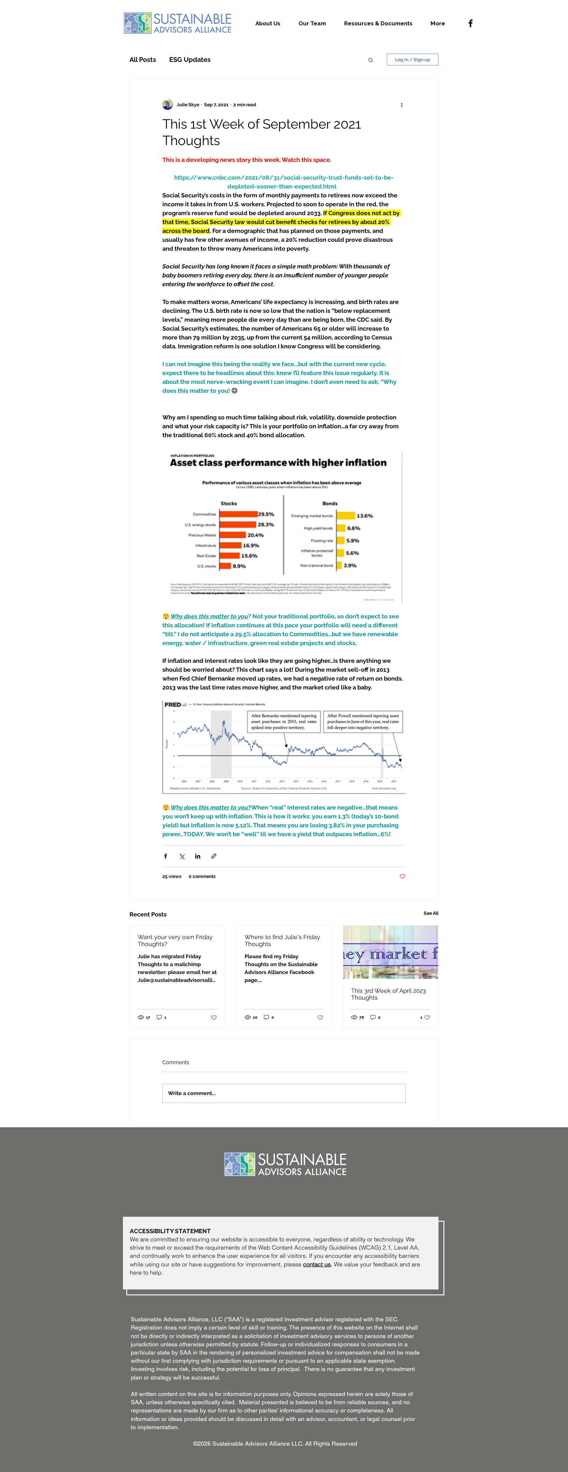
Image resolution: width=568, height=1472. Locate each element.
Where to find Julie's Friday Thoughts (282, 940)
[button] (370, 59)
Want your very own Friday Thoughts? (175, 940)
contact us (317, 1264)
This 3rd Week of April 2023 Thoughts (388, 994)
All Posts (143, 59)
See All (431, 913)
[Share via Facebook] (165, 856)
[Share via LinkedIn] (198, 856)
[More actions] (402, 105)
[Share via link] (214, 856)
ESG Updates (190, 59)
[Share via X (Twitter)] (181, 856)
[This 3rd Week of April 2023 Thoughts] (390, 952)
